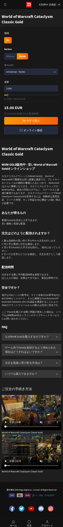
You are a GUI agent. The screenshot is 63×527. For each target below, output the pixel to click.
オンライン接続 (32, 130)
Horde (22, 56)
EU (8, 40)
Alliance (10, 56)
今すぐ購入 (32, 120)
